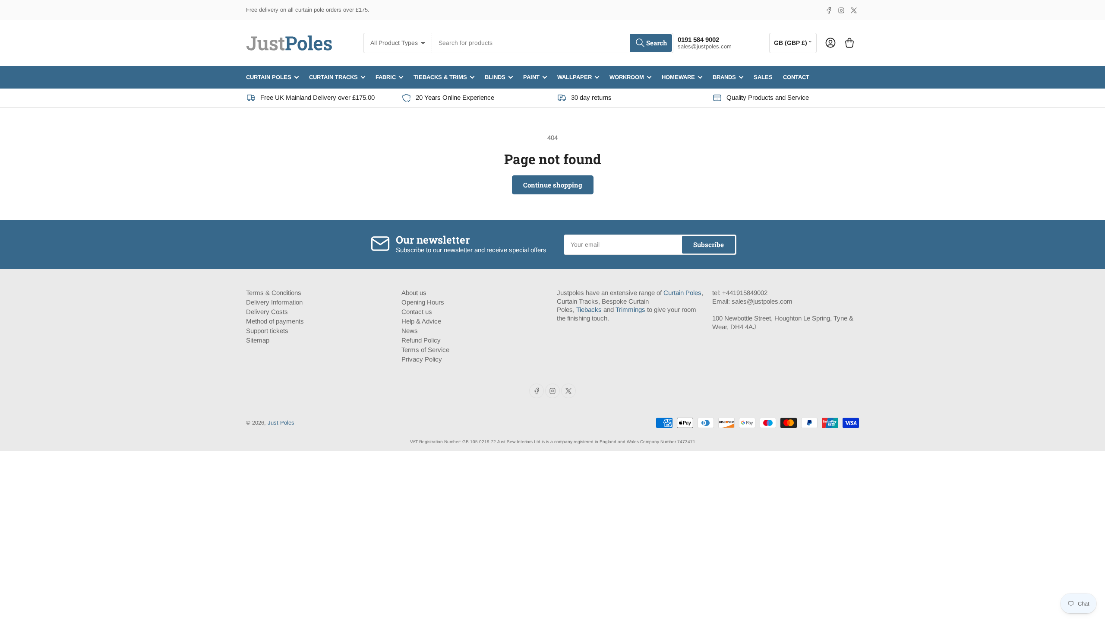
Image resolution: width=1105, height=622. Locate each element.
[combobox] (552, 43)
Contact (796, 77)
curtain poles (268, 77)
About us (413, 292)
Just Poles (281, 422)
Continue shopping (552, 185)
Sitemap (257, 340)
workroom (626, 77)
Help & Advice (421, 321)
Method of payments (275, 321)
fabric (386, 77)
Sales (763, 77)
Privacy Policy (421, 359)
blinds (495, 77)
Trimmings (630, 309)
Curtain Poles (682, 292)
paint (531, 77)
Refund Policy (421, 340)
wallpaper (574, 77)
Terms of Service (425, 349)
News (409, 330)
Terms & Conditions (273, 292)
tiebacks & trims (440, 77)
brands (724, 77)
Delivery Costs (267, 311)
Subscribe (708, 244)
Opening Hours (422, 302)
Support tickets (267, 330)
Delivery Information (274, 302)
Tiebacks (589, 309)
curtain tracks (333, 77)
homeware (678, 77)
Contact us (416, 311)
